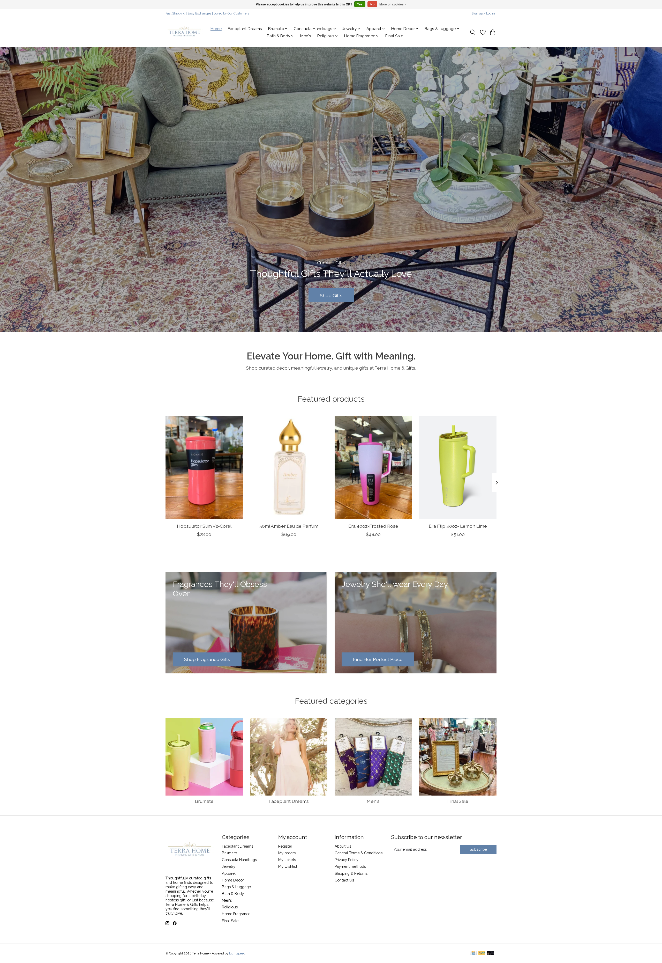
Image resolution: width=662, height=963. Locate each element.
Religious (230, 907)
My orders (287, 853)
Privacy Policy (346, 859)
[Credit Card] (473, 953)
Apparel (229, 873)
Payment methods (350, 866)
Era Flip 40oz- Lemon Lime (458, 525)
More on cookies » (392, 4)
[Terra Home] (185, 32)
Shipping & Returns (351, 873)
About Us (343, 846)
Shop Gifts (331, 295)
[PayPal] (481, 953)
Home (216, 28)
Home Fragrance (236, 913)
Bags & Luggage (236, 887)
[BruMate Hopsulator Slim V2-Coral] (204, 467)
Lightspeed (237, 953)
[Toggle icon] (473, 32)
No (372, 4)
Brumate (204, 801)
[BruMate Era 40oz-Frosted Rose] (373, 467)
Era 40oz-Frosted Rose (373, 525)
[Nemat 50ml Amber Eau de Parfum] (288, 467)
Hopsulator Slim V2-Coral (204, 525)
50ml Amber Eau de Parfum (288, 525)
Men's (305, 36)
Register (285, 846)
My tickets (287, 859)
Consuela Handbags (239, 859)
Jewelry (228, 866)
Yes (360, 4)
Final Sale (394, 36)
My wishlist (287, 866)
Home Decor (233, 880)
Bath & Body (233, 893)
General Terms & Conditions (358, 853)
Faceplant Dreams (245, 28)
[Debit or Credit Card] (490, 953)
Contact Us (344, 880)
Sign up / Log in (483, 13)
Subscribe (478, 849)
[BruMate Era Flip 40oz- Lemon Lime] (457, 467)
